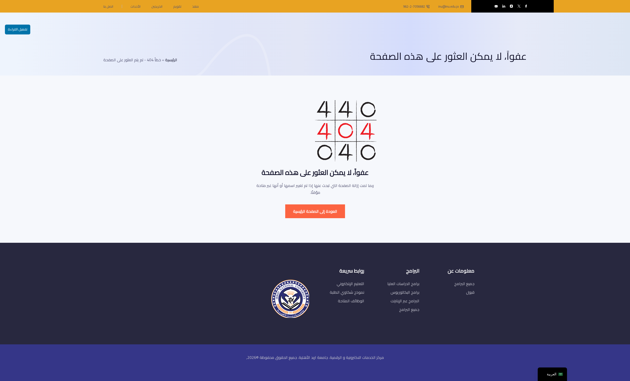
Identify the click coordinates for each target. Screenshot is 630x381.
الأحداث (135, 6)
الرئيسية (171, 59)
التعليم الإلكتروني (350, 283)
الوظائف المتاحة (351, 301)
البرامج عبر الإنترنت (405, 301)
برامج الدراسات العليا (403, 283)
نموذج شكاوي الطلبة (347, 292)
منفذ (195, 6)
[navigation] (552, 374)
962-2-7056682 (414, 6)
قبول (470, 292)
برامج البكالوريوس (405, 292)
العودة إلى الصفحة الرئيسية (315, 211)
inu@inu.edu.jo (448, 6)
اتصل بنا (108, 6)
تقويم (177, 6)
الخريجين (156, 6)
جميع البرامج (464, 283)
